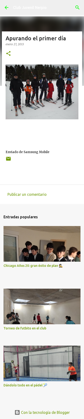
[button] (8, 54)
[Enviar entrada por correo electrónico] (8, 160)
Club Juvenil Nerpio (30, 7)
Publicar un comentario (27, 194)
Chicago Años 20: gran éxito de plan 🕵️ (33, 266)
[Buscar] (77, 7)
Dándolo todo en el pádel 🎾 (25, 385)
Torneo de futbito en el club (25, 328)
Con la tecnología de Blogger (45, 412)
